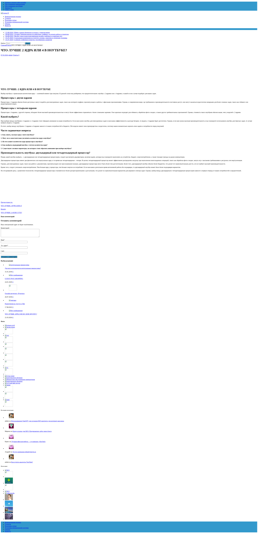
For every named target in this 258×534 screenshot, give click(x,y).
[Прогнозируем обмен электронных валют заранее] (13, 381)
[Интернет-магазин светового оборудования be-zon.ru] (9, 346)
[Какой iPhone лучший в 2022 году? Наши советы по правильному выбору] (7, 385)
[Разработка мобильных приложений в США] (9, 374)
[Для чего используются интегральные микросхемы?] (19, 265)
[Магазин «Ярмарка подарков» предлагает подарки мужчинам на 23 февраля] (9, 366)
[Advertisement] (61, 72)
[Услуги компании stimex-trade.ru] (9, 342)
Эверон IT (8, 8)
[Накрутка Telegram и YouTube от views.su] (9, 506)
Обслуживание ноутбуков (14, 6)
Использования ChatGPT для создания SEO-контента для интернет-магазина (37, 421)
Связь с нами (9, 10)
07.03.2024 (4, 55)
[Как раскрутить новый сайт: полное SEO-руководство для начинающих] (7, 470)
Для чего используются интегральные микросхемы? (23, 268)
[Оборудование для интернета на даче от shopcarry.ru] (20, 379)
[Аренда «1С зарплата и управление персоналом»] (9, 359)
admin (10, 55)
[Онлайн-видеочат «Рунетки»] (13, 290)
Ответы (15, 55)
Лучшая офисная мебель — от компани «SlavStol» (28, 441)
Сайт (2, 251)
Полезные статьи (11, 20)
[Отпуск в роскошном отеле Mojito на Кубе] (9, 512)
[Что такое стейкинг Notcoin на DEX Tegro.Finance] (9, 519)
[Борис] (11, 438)
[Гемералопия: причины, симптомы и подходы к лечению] (9, 499)
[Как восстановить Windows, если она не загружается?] (9, 391)
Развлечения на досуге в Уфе (15, 304)
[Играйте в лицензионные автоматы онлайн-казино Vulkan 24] (10, 325)
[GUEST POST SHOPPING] (15, 275)
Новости (8, 25)
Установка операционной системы (17, 22)
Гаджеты (8, 18)
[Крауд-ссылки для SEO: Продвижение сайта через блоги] (7, 491)
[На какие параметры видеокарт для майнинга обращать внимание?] (13, 378)
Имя (2, 240)
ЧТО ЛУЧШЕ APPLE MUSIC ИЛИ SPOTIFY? (21, 314)
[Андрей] (11, 448)
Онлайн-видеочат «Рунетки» (15, 293)
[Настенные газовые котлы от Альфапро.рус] (9, 353)
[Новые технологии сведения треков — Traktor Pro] (9, 398)
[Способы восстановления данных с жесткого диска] (9, 406)
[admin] (11, 417)
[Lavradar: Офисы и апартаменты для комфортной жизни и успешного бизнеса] (9, 476)
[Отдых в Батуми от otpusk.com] (9, 376)
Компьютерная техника (13, 16)
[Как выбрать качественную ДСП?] (7, 335)
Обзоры (7, 24)
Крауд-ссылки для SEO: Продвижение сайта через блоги (32, 431)
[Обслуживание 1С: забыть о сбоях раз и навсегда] (6, 367)
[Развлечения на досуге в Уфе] (12, 300)
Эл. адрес (4, 245)
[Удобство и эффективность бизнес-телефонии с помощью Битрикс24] (9, 333)
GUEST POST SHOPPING (14, 278)
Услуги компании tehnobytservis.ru (24, 452)
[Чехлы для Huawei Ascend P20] (10, 327)
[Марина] (11, 428)
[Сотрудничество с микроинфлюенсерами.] (7, 400)
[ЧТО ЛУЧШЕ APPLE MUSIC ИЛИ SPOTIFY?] (15, 310)
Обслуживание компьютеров (15, 4)
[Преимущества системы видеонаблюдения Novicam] (9, 489)
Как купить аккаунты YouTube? (22, 462)
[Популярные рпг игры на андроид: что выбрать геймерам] (9, 483)
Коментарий (5, 228)
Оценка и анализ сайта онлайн (15, 2)
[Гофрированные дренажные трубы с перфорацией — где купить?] (9, 493)
